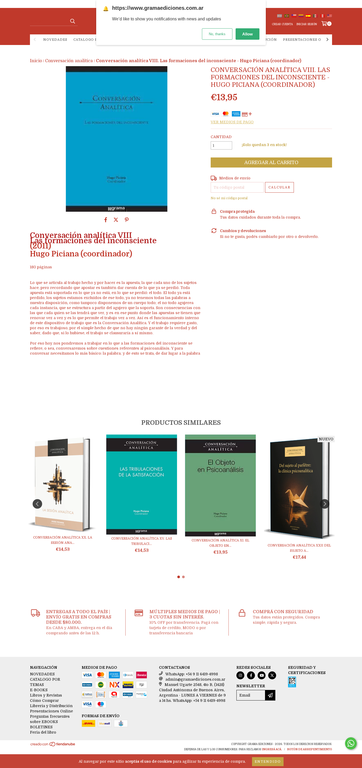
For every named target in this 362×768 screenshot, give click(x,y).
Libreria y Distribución (51, 706)
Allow (247, 34)
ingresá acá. (272, 749)
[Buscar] (72, 21)
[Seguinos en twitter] (272, 675)
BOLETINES (41, 727)
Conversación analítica (69, 60)
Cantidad (221, 137)
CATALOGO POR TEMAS (95, 40)
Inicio (36, 60)
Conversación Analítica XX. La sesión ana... (62, 540)
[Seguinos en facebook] (251, 675)
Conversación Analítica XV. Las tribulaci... (141, 541)
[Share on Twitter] (115, 219)
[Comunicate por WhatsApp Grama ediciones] (351, 743)
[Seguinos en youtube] (262, 675)
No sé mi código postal (229, 198)
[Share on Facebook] (105, 219)
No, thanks (217, 34)
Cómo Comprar (44, 700)
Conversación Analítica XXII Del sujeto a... (299, 548)
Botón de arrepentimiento (309, 749)
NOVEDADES (55, 40)
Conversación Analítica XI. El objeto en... (220, 543)
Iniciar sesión (307, 24)
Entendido (268, 762)
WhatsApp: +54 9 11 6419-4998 (191, 674)
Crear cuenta (282, 24)
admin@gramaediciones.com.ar (195, 679)
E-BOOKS (38, 690)
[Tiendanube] (53, 745)
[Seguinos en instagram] (240, 675)
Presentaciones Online (308, 40)
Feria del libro (43, 732)
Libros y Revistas (46, 695)
